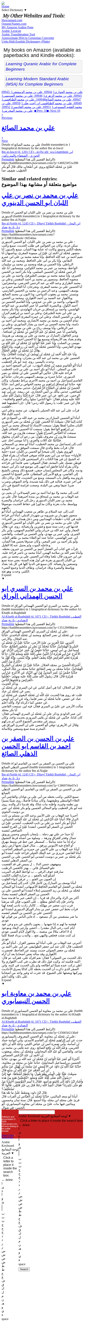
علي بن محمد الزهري (62, 95)
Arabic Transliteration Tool (18, 34)
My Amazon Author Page (17, 27)
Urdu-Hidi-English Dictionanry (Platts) (26, 41)
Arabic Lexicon (11, 31)
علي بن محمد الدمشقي (31, 92)
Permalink (8, 159)
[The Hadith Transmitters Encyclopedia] (3, 3)
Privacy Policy (8, 1135)
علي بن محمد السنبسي (22, 95)
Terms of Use (7, 1137)
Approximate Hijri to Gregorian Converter (28, 38)
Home (5, 6)
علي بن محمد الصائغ (58, 99)
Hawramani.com (12, 20)
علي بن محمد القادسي (31, 107)
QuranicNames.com (14, 23)
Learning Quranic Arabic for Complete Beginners (41, 66)
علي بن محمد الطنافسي (23, 99)
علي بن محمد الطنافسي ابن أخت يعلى (51, 103)
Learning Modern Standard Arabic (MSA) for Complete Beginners (37, 81)
